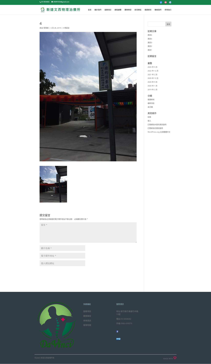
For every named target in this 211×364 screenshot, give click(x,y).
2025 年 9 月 (152, 67)
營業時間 (87, 325)
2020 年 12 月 (153, 78)
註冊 (149, 117)
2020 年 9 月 (152, 82)
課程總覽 (118, 10)
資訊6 (150, 35)
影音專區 (138, 10)
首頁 (89, 10)
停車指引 (168, 10)
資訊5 (150, 39)
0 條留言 (66, 28)
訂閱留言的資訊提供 (155, 128)
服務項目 (108, 10)
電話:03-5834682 (123, 319)
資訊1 (150, 50)
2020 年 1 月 (152, 86)
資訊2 (150, 46)
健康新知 (148, 10)
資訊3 (150, 42)
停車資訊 (87, 320)
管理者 (46, 28)
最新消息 (151, 103)
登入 (149, 121)
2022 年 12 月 (153, 71)
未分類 (150, 107)
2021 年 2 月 (152, 74)
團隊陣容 (128, 10)
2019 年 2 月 (152, 89)
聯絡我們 (158, 10)
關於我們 (98, 10)
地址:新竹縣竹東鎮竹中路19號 (127, 313)
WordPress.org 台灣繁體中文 (159, 132)
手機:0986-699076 (124, 323)
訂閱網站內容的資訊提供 (157, 124)
